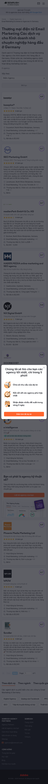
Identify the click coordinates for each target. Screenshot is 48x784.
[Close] (44, 367)
